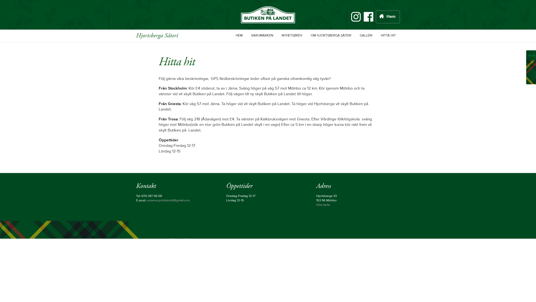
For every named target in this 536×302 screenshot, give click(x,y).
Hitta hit (388, 35)
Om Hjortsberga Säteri (331, 35)
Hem (391, 17)
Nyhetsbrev (292, 35)
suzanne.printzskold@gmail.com (168, 200)
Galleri (366, 35)
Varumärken (262, 35)
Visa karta (323, 205)
